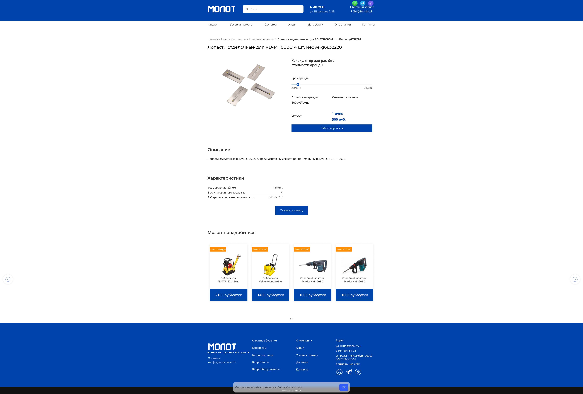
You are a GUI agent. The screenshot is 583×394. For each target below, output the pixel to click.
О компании (343, 24)
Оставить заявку (291, 210)
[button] (8, 279)
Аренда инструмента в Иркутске (228, 352)
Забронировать (332, 128)
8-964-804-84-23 (346, 350)
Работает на (291, 390)
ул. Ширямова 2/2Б (322, 11)
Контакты (368, 24)
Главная (213, 39)
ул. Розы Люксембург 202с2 (354, 355)
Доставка (302, 362)
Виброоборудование (266, 369)
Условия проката (241, 24)
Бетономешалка (262, 355)
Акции (300, 348)
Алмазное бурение (264, 340)
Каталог (213, 24)
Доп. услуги (315, 24)
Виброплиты (260, 362)
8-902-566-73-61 (346, 359)
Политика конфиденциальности (222, 360)
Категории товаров (233, 39)
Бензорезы (259, 348)
